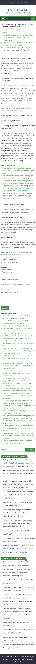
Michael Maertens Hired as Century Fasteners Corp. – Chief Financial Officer (18, 631)
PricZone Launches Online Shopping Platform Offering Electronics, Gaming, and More (18, 646)
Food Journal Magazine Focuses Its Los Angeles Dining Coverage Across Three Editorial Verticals (16, 373)
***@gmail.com (6, 272)
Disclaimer (15, 284)
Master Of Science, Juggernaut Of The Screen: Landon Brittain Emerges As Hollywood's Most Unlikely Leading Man (16, 323)
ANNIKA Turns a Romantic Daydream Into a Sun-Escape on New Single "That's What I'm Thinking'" (18, 358)
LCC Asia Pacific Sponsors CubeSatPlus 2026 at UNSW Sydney (18, 581)
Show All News (5, 284)
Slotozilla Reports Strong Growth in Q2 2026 (18, 433)
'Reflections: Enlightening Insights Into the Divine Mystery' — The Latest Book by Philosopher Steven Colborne (17, 513)
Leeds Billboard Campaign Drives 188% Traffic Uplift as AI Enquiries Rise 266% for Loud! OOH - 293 (19, 473)
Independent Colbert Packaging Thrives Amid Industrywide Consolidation (18, 589)
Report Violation (25, 284)
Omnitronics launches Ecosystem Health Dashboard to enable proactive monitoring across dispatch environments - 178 (18, 484)
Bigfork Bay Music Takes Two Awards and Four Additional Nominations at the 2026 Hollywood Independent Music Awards (19, 350)
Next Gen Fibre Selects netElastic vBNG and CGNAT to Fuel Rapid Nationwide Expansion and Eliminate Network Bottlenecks (18, 549)
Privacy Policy (18, 661)
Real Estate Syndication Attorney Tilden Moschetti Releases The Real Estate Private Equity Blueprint (18, 395)
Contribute (16, 659)
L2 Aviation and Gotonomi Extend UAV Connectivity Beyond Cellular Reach (16, 563)
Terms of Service (27, 659)
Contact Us (6, 659)
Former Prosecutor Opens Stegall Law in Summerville (16, 624)
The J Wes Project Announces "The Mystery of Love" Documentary (19, 539)
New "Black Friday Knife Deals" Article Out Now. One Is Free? (17, 25)
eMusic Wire (18, 10)
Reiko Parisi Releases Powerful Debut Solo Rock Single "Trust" (19, 532)
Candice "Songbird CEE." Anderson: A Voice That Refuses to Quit (17, 503)
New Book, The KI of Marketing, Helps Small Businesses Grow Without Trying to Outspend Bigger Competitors (18, 365)
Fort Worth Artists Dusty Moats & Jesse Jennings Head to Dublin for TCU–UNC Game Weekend (18, 343)
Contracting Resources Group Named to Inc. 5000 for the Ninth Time (18, 638)
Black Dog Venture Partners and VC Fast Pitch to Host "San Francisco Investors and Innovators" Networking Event (18, 330)
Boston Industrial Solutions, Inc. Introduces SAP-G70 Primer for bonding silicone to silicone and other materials (17, 523)
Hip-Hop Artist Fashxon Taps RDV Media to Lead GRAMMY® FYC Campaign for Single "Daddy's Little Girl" (17, 195)
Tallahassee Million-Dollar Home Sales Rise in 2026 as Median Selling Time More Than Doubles (18, 428)
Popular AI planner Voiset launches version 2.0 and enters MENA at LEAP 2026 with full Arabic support (18, 170)
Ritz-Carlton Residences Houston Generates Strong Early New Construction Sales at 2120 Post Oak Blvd (18, 37)
